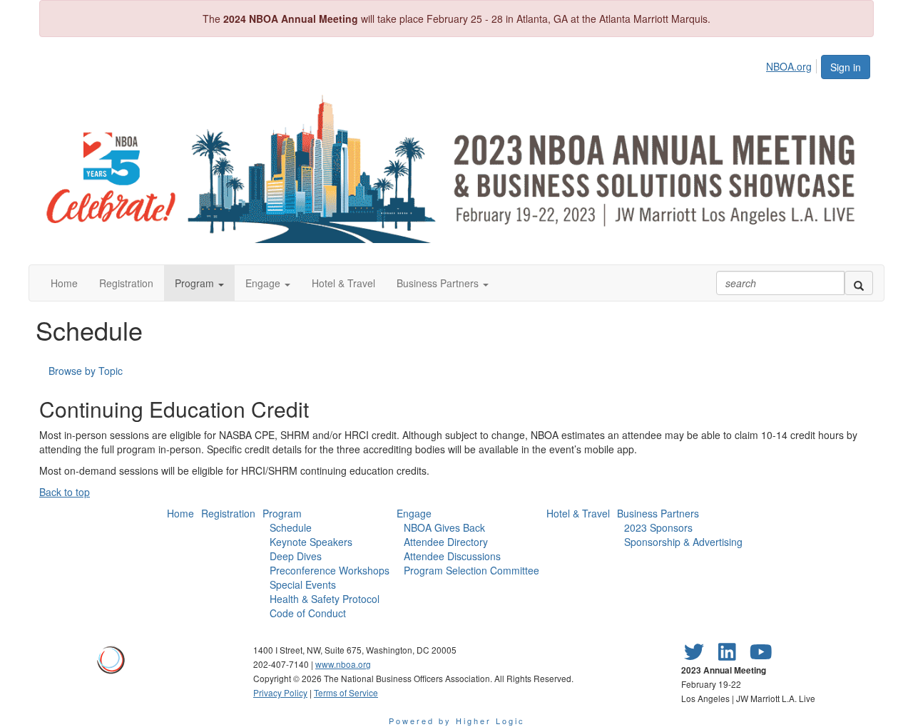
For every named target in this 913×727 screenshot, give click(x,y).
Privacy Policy (280, 692)
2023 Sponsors (658, 527)
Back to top (64, 492)
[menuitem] (793, 64)
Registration (228, 513)
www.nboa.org (343, 664)
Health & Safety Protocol (324, 599)
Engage (414, 513)
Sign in (845, 67)
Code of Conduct (308, 613)
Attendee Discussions (452, 556)
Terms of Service (346, 692)
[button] (199, 283)
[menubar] (793, 64)
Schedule (291, 527)
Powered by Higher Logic (457, 720)
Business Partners (658, 513)
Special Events (303, 584)
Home (180, 513)
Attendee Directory (446, 542)
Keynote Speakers (311, 542)
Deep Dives (296, 556)
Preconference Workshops (329, 570)
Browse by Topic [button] (86, 371)
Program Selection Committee (471, 570)
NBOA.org (789, 66)
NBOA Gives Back (444, 527)
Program (282, 513)
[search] (859, 283)
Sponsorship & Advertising (683, 542)
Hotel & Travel (578, 513)
